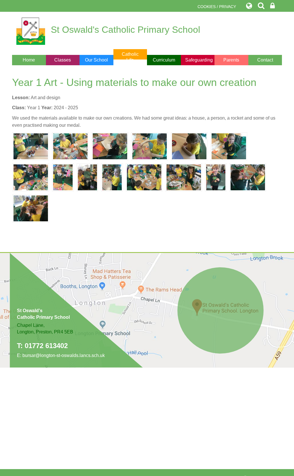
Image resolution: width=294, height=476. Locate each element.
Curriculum (164, 59)
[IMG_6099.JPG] (110, 145)
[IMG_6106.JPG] (87, 176)
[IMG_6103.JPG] (30, 176)
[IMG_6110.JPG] (144, 176)
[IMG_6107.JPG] (63, 176)
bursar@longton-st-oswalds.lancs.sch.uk (63, 355)
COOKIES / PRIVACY (217, 6)
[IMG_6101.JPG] (189, 145)
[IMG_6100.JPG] (70, 145)
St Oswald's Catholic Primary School (125, 29)
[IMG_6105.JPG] (229, 145)
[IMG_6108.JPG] (112, 176)
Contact (265, 59)
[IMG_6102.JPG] (30, 145)
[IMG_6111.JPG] (30, 208)
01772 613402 (46, 346)
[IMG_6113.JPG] (184, 176)
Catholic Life (130, 57)
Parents (231, 59)
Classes (62, 59)
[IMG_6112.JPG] (248, 176)
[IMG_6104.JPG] (149, 145)
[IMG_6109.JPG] (216, 176)
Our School (96, 59)
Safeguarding (199, 59)
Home (29, 59)
